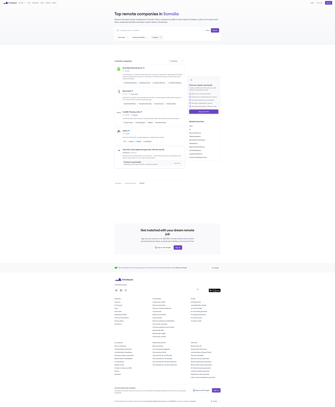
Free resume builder (197, 355)
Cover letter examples (160, 324)
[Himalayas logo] (10, 3)
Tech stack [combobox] (121, 37)
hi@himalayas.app (120, 285)
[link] (118, 183)
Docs (116, 308)
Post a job (319, 3)
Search (215, 30)
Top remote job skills (159, 352)
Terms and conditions (121, 318)
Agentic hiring (119, 365)
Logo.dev (193, 401)
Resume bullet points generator (201, 362)
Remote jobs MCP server (199, 349)
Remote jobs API (196, 346)
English (215, 401)
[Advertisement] (149, 53)
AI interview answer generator (201, 368)
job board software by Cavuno (156, 401)
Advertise (117, 374)
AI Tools (21, 3)
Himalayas (118, 183)
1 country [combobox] (155, 37)
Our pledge (215, 268)
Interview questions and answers (163, 327)
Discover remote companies (162, 308)
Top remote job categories (161, 349)
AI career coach (196, 321)
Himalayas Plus (196, 302)
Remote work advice (159, 314)
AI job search (157, 311)
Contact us (118, 324)
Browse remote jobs (159, 305)
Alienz (125, 131)
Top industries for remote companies (165, 365)
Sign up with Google (164, 247)
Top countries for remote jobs (162, 355)
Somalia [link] (142, 183)
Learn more (177, 163)
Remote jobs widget (159, 333)
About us (117, 302)
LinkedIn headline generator (200, 371)
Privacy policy (119, 321)
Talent (42, 3)
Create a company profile (123, 368)
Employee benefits (120, 314)
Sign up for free (204, 111)
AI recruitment (119, 362)
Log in (312, 3)
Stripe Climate (181, 268)
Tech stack (133, 94)
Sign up (328, 3)
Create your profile (159, 302)
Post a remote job (120, 346)
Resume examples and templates (163, 321)
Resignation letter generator (200, 374)
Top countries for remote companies (165, 362)
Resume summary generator (200, 358)
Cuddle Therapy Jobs (131, 112)
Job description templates (123, 352)
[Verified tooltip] (143, 68)
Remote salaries (158, 346)
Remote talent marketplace (123, 358)
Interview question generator (124, 355)
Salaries (48, 3)
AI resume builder (196, 308)
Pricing (116, 371)
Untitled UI (172, 401)
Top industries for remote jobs (162, 358)
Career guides (157, 318)
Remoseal (127, 91)
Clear (207, 30)
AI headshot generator (198, 314)
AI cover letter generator (199, 311)
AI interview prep (196, 318)
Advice (54, 3)
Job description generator (123, 349)
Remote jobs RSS (158, 330)
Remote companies (130, 183)
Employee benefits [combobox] (139, 37)
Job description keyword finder (201, 352)
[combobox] (162, 30)
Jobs (28, 3)
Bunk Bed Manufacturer (133, 68)
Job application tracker (198, 305)
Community (118, 305)
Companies (35, 3)
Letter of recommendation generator (203, 377)
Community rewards (159, 336)
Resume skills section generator (201, 365)
